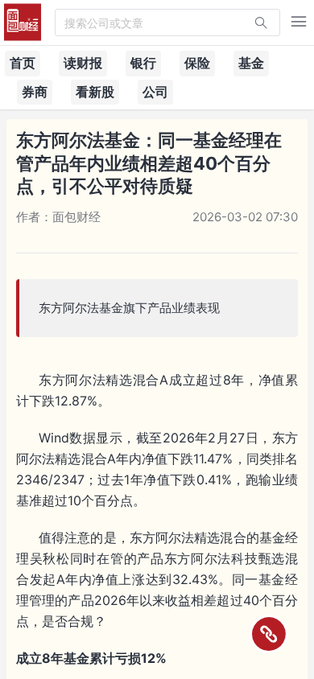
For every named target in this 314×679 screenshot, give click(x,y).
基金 (251, 63)
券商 (35, 92)
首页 (22, 63)
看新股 (95, 92)
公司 (155, 92)
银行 (143, 63)
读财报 (83, 63)
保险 (197, 63)
